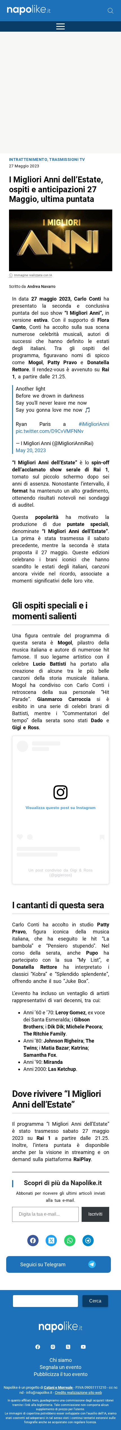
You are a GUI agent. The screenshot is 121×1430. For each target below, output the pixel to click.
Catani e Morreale (58, 1387)
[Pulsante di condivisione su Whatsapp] (69, 1240)
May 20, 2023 (31, 450)
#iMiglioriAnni (94, 424)
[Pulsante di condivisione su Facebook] (33, 1240)
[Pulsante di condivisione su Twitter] (51, 1240)
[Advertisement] (60, 92)
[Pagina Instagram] (53, 1348)
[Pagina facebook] (38, 1348)
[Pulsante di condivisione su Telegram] (88, 1240)
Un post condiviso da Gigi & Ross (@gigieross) (60, 872)
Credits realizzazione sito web (78, 1392)
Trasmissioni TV (67, 159)
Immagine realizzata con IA (33, 275)
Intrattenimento (28, 159)
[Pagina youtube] (83, 1348)
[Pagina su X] (68, 1348)
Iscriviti (95, 1214)
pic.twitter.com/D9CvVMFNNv (50, 431)
